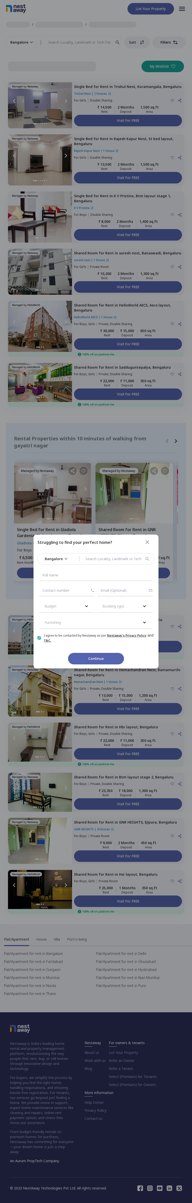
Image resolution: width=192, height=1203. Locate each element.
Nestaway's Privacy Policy (126, 635)
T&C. (47, 640)
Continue (96, 658)
